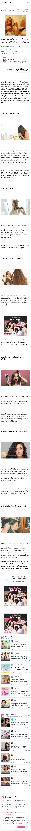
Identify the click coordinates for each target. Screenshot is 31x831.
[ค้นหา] (27, 2)
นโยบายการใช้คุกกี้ (19, 823)
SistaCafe (5, 10)
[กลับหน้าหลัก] (7, 2)
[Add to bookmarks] (3, 69)
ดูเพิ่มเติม (27, 637)
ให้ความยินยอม (20, 827)
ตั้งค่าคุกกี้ (13, 827)
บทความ (12, 10)
